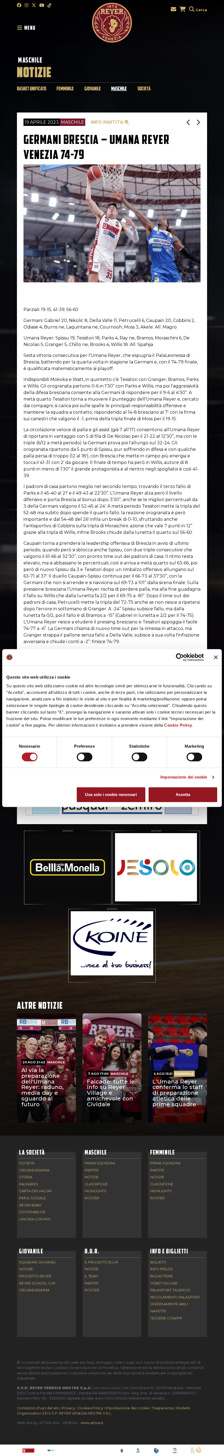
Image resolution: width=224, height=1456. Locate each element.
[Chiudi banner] (216, 657)
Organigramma (34, 1170)
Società (144, 88)
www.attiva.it (92, 1423)
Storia (25, 1177)
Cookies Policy (90, 1408)
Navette (158, 1311)
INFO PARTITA (108, 122)
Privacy (68, 1408)
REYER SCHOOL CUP (37, 1283)
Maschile (30, 60)
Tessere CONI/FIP (166, 1318)
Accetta (183, 794)
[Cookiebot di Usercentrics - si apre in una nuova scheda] (180, 657)
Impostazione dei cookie (183, 777)
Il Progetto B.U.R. (102, 1262)
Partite (92, 1170)
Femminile (65, 88)
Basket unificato (31, 88)
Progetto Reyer (35, 1276)
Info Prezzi (161, 1269)
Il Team (91, 1276)
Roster (92, 1198)
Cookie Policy (178, 725)
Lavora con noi (34, 1219)
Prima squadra (100, 1163)
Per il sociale (32, 1198)
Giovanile (92, 88)
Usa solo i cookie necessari (111, 794)
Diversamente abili (169, 1304)
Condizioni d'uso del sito (38, 1408)
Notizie (92, 1177)
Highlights (95, 1191)
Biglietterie (161, 1276)
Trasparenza (162, 1408)
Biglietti (158, 1262)
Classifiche (96, 1184)
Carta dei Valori (35, 1191)
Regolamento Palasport (175, 1297)
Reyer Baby (30, 1205)
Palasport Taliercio (170, 1290)
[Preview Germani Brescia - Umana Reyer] (189, 122)
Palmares (28, 1184)
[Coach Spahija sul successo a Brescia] (198, 122)
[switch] (84, 757)
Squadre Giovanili (37, 1262)
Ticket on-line (164, 1283)
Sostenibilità (32, 1212)
